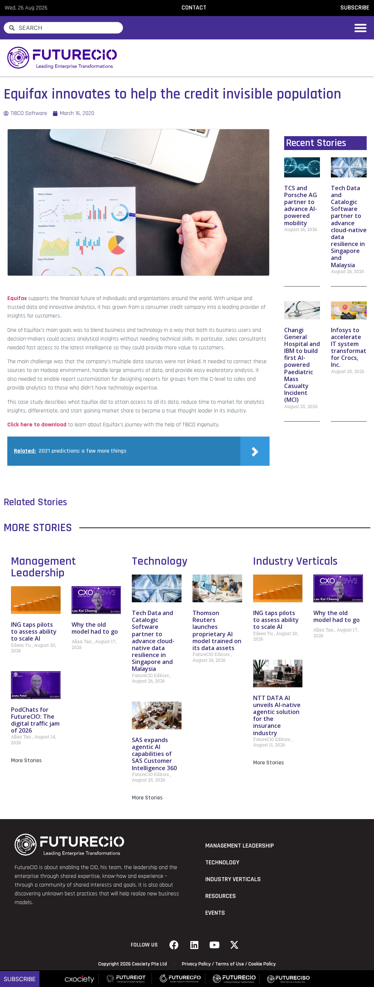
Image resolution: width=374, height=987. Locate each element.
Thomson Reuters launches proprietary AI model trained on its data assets (216, 630)
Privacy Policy (196, 964)
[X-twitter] (234, 945)
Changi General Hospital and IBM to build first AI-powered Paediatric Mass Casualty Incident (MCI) (302, 365)
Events (215, 913)
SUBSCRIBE (354, 8)
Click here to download (36, 425)
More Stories (26, 760)
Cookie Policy (262, 964)
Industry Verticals (295, 561)
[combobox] (63, 28)
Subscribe (20, 979)
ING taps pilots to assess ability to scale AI (34, 631)
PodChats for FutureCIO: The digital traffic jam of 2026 (35, 720)
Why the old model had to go (95, 628)
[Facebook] (174, 945)
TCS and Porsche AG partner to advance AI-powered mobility (300, 205)
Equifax (17, 298)
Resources (220, 896)
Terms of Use (229, 964)
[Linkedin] (194, 945)
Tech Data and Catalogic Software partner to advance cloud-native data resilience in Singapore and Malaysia (349, 226)
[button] (360, 28)
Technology (159, 561)
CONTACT (194, 8)
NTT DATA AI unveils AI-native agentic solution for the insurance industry (277, 715)
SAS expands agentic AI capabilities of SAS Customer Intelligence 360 (154, 754)
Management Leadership (43, 567)
